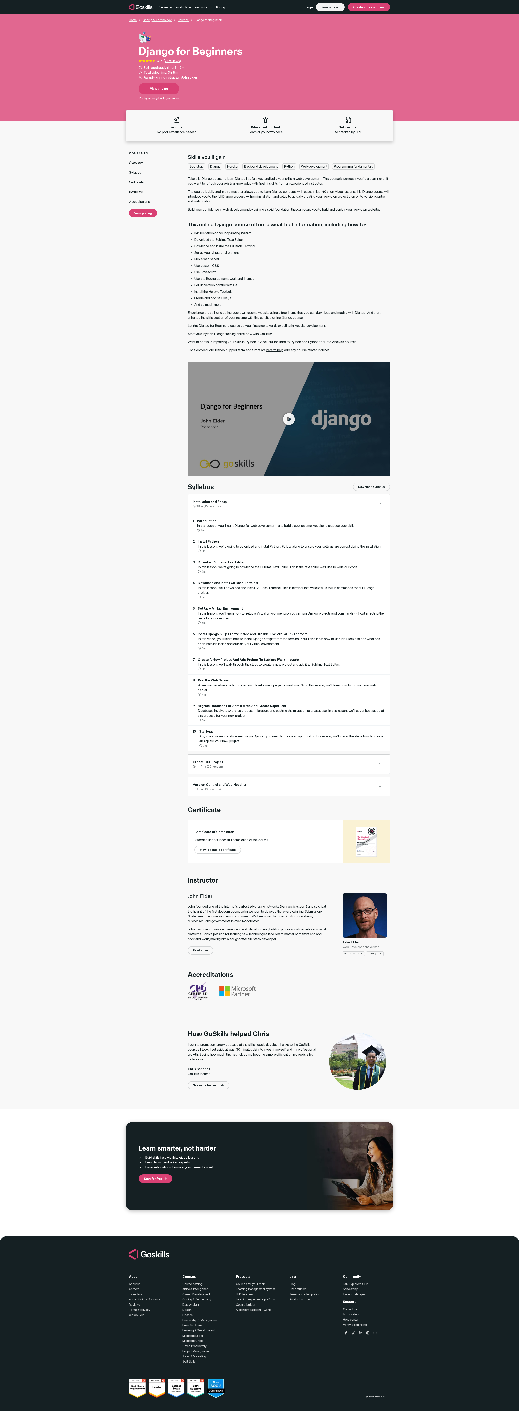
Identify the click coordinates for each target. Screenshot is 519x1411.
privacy (145, 1309)
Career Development (196, 1294)
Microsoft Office (192, 1340)
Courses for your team (250, 1284)
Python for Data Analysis (326, 342)
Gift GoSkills (136, 1315)
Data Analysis (191, 1304)
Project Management (196, 1351)
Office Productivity (194, 1346)
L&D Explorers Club (355, 1284)
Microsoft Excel (192, 1335)
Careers (134, 1289)
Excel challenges (354, 1294)
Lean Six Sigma (192, 1325)
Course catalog (192, 1284)
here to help (274, 350)
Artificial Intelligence (195, 1289)
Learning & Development (198, 1330)
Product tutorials (300, 1299)
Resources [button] (202, 7)
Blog (292, 1284)
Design (187, 1309)
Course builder (245, 1304)
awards (155, 1299)
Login (309, 7)
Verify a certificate (355, 1324)
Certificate (136, 182)
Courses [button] (163, 7)
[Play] (289, 419)
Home (133, 20)
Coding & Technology (157, 20)
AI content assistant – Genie (254, 1309)
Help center (350, 1319)
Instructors (135, 1294)
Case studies (298, 1289)
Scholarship (350, 1289)
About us (134, 1284)
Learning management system (255, 1289)
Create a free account (369, 7)
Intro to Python (290, 342)
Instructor (136, 192)
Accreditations (139, 202)
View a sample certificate (218, 849)
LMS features (244, 1294)
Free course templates (304, 1294)
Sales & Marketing (194, 1356)
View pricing (159, 88)
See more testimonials (208, 1085)
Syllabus (135, 172)
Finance (187, 1315)
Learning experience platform (255, 1299)
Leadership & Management (200, 1320)
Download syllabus (371, 487)
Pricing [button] (221, 7)
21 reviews (172, 61)
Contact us (350, 1309)
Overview (136, 163)
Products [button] (182, 7)
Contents (138, 153)
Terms (133, 1309)
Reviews (134, 1304)
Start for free (153, 1178)
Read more (200, 950)
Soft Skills (188, 1361)
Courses (183, 20)
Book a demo (330, 7)
